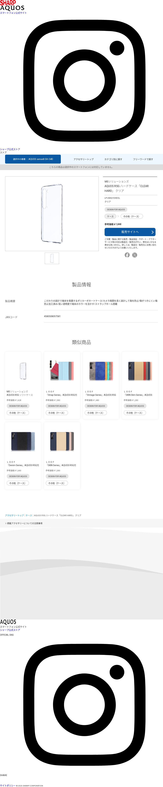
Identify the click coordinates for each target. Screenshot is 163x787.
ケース (110, 216)
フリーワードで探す (143, 159)
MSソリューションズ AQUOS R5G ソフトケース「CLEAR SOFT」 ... (20, 395)
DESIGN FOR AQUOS (18, 406)
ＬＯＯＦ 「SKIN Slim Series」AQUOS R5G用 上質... (138, 395)
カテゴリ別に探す (113, 159)
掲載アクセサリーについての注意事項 (24, 523)
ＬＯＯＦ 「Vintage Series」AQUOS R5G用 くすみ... (100, 395)
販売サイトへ (130, 232)
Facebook (127, 255)
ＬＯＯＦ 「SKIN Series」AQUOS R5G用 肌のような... (61, 465)
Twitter (135, 255)
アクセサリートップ (84, 159)
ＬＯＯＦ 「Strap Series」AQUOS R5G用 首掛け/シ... (61, 395)
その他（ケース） (131, 216)
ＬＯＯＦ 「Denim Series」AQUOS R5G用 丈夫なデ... (23, 465)
